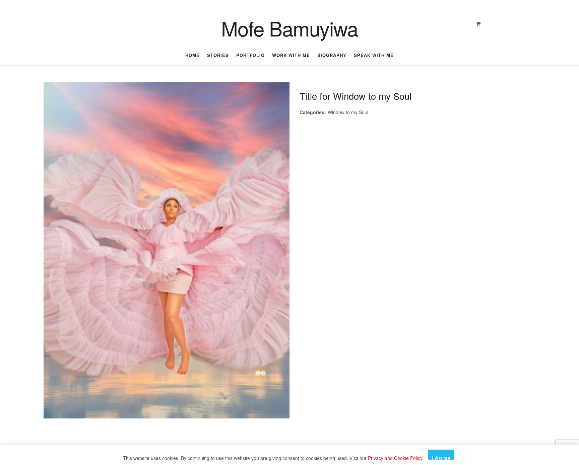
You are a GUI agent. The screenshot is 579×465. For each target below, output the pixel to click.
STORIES (218, 55)
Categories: (313, 112)
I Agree (441, 457)
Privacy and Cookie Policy (395, 458)
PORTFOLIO (250, 55)
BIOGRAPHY (331, 55)
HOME (192, 55)
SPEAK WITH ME (374, 55)
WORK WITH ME (291, 55)
